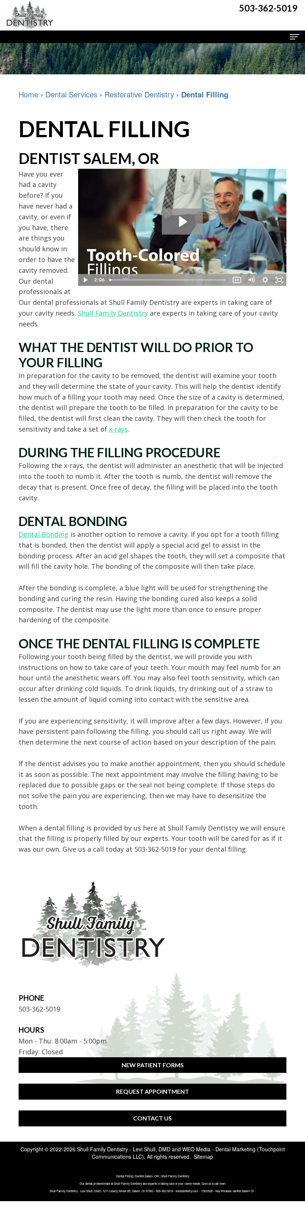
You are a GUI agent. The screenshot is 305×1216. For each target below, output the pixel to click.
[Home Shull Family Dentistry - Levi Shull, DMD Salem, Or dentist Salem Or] (30, 15)
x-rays (118, 429)
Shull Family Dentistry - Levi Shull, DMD (123, 1149)
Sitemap (203, 1156)
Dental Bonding (43, 534)
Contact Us (152, 1118)
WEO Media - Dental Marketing (219, 1149)
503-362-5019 (155, 849)
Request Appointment (152, 1091)
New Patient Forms (153, 1064)
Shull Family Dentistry (113, 313)
